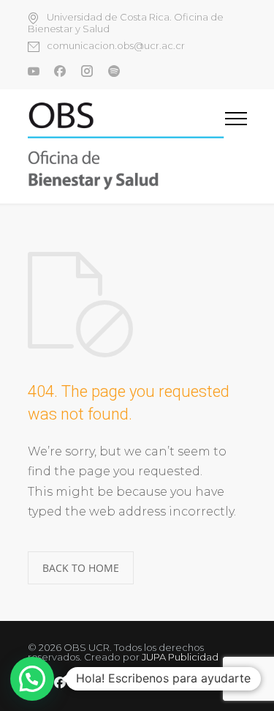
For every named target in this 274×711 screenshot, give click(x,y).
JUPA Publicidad (180, 657)
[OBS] (126, 146)
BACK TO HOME (80, 568)
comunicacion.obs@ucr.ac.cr (116, 46)
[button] (32, 679)
